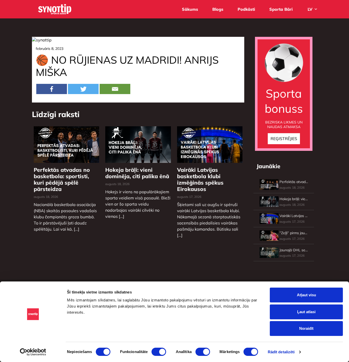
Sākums (190, 9)
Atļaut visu (306, 295)
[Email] (115, 89)
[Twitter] (83, 89)
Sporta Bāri (281, 9)
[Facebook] (51, 89)
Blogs (217, 9)
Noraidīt (306, 328)
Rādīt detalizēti (281, 352)
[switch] (159, 352)
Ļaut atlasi (306, 312)
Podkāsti (246, 9)
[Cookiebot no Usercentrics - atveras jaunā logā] (33, 352)
